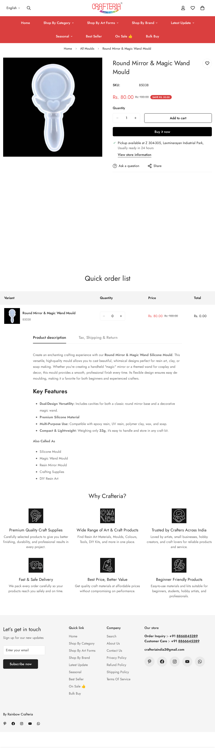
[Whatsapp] (200, 662)
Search (111, 636)
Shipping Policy (118, 672)
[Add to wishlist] (207, 63)
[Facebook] (162, 662)
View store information (134, 154)
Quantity (119, 108)
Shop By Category (56, 22)
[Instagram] (175, 662)
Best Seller (94, 36)
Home (25, 22)
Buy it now (162, 131)
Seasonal (62, 36)
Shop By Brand (143, 22)
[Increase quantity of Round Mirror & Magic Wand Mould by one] (135, 118)
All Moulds (87, 48)
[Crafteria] (107, 8)
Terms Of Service (118, 679)
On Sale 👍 (123, 36)
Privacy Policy (116, 657)
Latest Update (181, 22)
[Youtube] (187, 662)
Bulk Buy (152, 36)
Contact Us (114, 650)
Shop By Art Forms (101, 22)
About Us (113, 643)
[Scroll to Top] (207, 725)
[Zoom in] (98, 66)
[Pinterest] (149, 662)
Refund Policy (116, 664)
